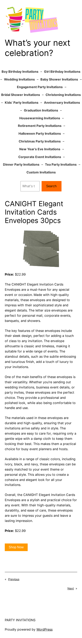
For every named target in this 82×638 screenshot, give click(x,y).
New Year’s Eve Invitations (39, 149)
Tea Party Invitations (61, 164)
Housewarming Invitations (39, 118)
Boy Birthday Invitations (20, 72)
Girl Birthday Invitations (62, 72)
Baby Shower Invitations (59, 79)
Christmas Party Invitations (40, 141)
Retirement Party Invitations (40, 126)
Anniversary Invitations (62, 103)
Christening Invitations (63, 95)
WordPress (44, 629)
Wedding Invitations (19, 79)
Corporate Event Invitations (39, 157)
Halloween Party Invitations (40, 133)
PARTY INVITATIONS (20, 620)
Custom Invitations (41, 172)
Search (51, 186)
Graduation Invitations (41, 110)
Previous (13, 579)
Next (70, 588)
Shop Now (16, 547)
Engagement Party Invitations (40, 87)
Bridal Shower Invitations (20, 95)
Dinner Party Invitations (21, 164)
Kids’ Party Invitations (21, 103)
